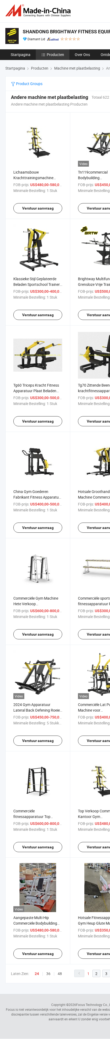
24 (37, 974)
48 (60, 973)
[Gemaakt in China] (39, 10)
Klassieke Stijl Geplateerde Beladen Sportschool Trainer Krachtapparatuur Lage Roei (37, 284)
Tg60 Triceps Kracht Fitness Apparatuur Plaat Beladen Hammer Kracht (36, 391)
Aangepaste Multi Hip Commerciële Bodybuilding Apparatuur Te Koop (35, 923)
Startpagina (20, 54)
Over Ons (82, 54)
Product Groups (28, 83)
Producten (55, 54)
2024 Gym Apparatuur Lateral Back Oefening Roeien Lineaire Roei (37, 710)
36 (48, 973)
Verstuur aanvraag (38, 208)
